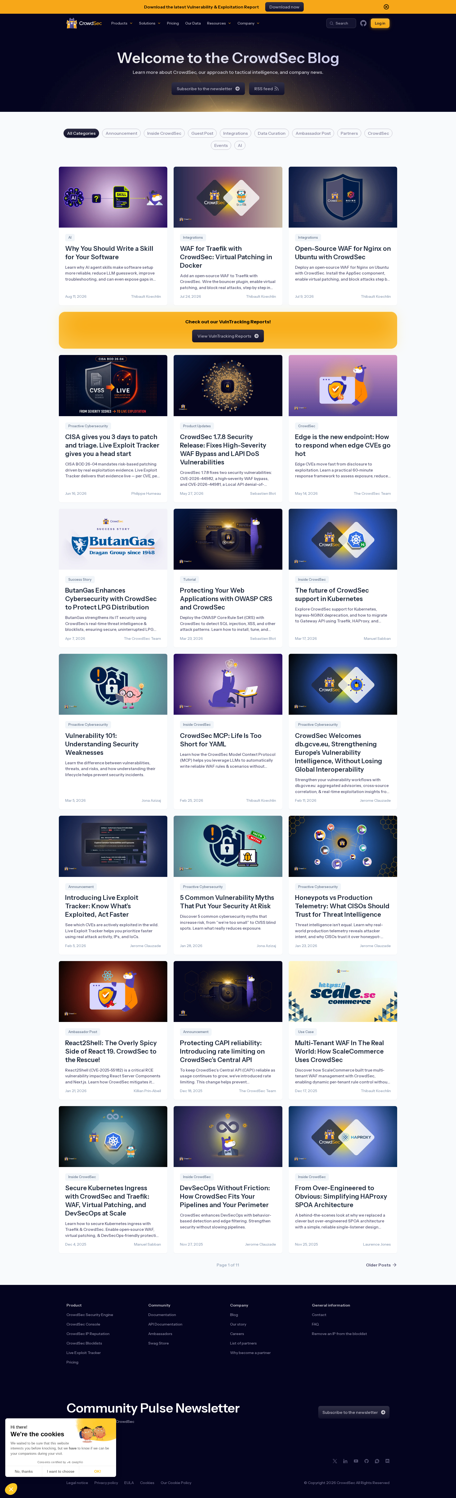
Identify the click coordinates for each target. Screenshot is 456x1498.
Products (119, 23)
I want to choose (60, 1471)
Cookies (147, 1482)
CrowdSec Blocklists (84, 1343)
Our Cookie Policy (176, 1482)
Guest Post (202, 133)
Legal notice (77, 1482)
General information (331, 1305)
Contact (319, 1314)
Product (74, 1305)
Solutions (147, 23)
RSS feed (263, 88)
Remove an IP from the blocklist (339, 1333)
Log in (380, 23)
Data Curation (272, 133)
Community (159, 1305)
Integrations (235, 133)
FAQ (315, 1324)
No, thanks (24, 1471)
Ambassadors (160, 1333)
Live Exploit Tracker (83, 1352)
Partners (349, 133)
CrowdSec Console (83, 1324)
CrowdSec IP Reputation (88, 1333)
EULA (129, 1482)
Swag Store (158, 1343)
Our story (238, 1324)
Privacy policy (106, 1482)
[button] (11, 1489)
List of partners (243, 1343)
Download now (284, 6)
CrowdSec (378, 133)
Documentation (162, 1314)
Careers (237, 1333)
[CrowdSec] (84, 23)
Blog (234, 1314)
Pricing (173, 23)
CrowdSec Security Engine (89, 1314)
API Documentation (165, 1324)
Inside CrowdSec (164, 133)
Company (246, 23)
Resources (216, 23)
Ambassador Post (313, 133)
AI (240, 145)
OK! (97, 1471)
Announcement (121, 133)
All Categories (81, 133)
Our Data (193, 23)
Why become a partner (250, 1352)
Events (221, 145)
